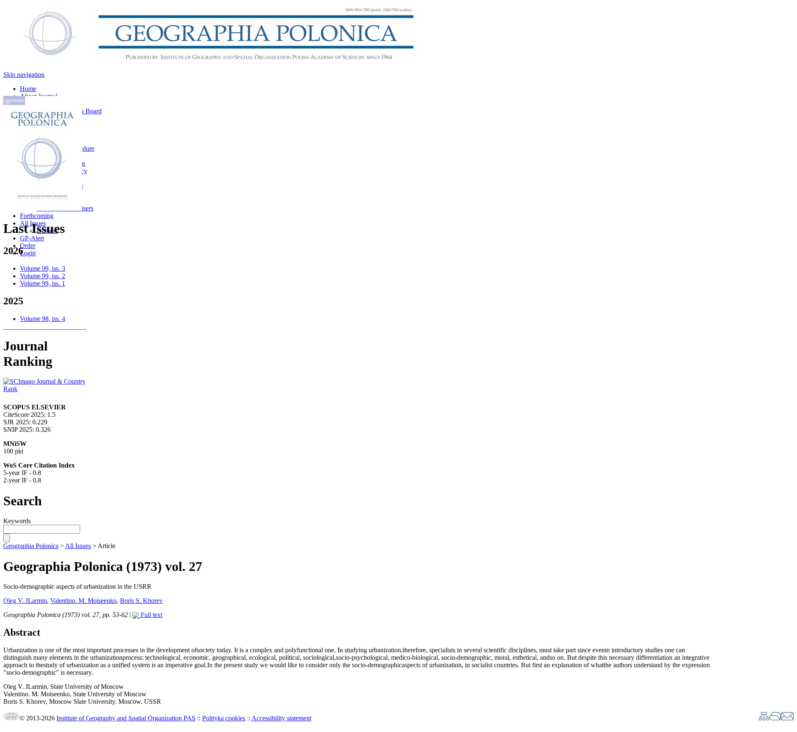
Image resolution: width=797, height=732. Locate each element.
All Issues (78, 545)
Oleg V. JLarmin (25, 600)
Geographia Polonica (31, 545)
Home (28, 88)
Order (27, 245)
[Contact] (787, 718)
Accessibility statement (281, 718)
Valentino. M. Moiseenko (83, 600)
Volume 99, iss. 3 (42, 268)
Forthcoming (37, 215)
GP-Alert (32, 238)
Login (28, 253)
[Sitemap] (764, 718)
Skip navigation (23, 74)
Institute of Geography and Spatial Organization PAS (126, 718)
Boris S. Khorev (141, 600)
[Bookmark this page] (775, 718)
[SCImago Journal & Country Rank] (44, 388)
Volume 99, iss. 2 (42, 275)
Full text (150, 614)
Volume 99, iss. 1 (42, 283)
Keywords (17, 520)
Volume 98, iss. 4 (42, 318)
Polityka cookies (223, 718)
